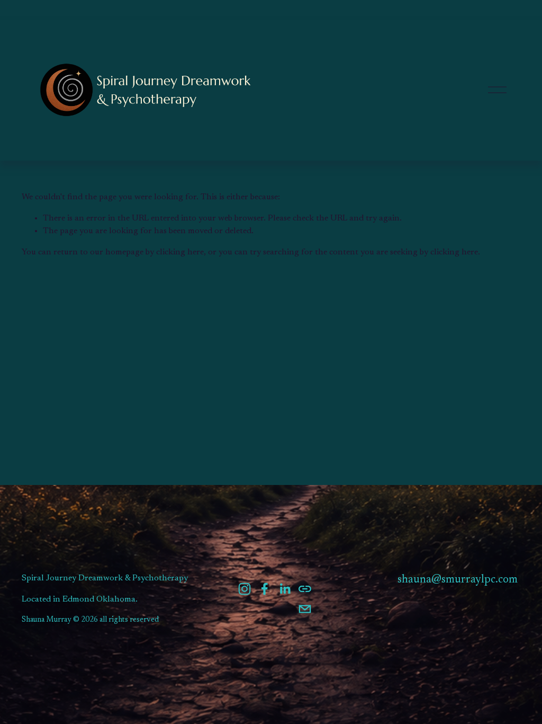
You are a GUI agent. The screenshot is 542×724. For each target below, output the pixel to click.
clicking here (180, 252)
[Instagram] (244, 588)
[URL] (305, 588)
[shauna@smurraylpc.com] (305, 609)
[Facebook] (264, 588)
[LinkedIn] (284, 588)
